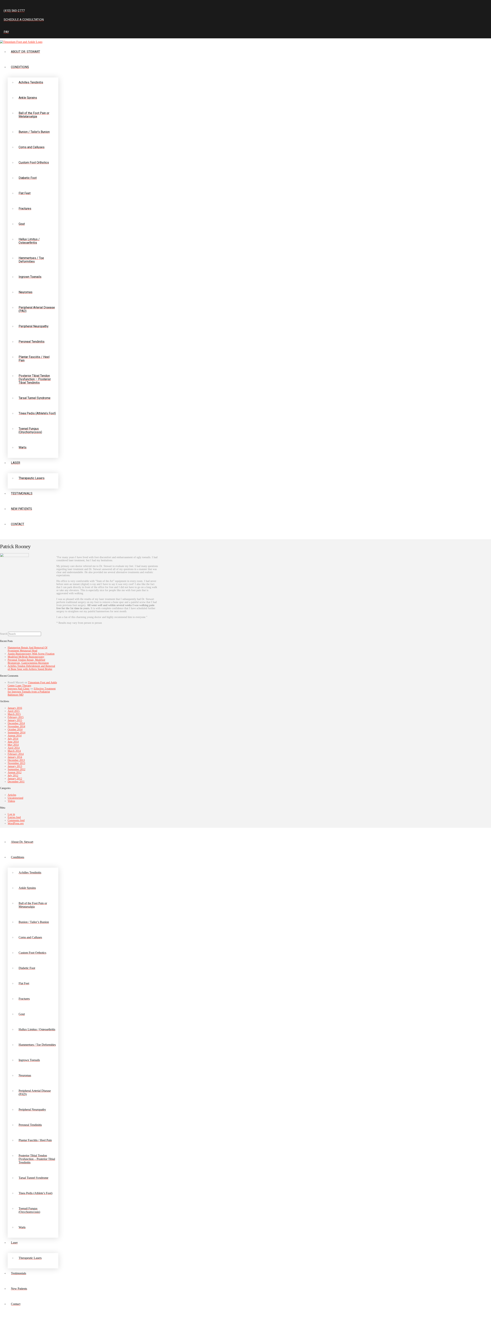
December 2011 (16, 781)
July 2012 (13, 775)
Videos (11, 801)
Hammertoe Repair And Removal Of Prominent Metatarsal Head (27, 649)
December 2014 (16, 723)
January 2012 (15, 778)
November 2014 (16, 726)
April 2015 (14, 711)
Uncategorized (15, 797)
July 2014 (13, 738)
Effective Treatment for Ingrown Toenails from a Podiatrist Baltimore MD (32, 691)
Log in (11, 814)
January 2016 (15, 708)
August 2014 (14, 735)
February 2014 (16, 754)
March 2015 (14, 714)
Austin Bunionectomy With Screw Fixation (31, 653)
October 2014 (15, 729)
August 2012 (14, 772)
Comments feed (16, 820)
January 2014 (15, 757)
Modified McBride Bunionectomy (26, 656)
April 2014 (14, 747)
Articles (12, 794)
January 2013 (15, 766)
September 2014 (16, 732)
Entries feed (14, 817)
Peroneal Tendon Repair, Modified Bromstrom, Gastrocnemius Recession (28, 661)
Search (3, 633)
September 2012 (16, 769)
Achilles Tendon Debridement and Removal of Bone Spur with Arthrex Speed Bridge (31, 668)
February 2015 (16, 717)
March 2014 (14, 751)
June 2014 (13, 741)
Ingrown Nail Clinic (19, 688)
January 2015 (15, 720)
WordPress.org (16, 823)
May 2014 (13, 744)
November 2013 (16, 763)
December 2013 (16, 760)
